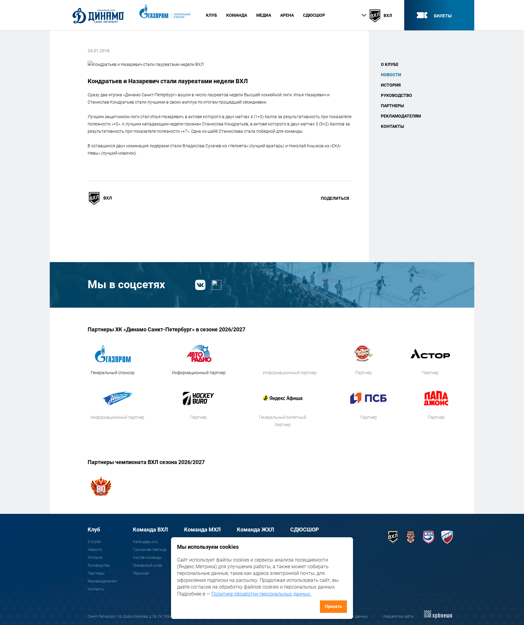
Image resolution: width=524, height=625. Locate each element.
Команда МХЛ (202, 529)
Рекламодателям (401, 116)
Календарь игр (145, 542)
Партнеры (392, 105)
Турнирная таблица (149, 550)
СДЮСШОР (314, 15)
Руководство (396, 95)
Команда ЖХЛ (255, 529)
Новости (391, 74)
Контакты (392, 126)
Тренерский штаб (147, 565)
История (391, 85)
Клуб (94, 529)
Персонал (141, 573)
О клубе (389, 64)
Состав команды (147, 557)
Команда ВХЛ (150, 529)
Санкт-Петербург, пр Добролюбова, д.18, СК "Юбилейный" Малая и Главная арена (157, 616)
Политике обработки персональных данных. (261, 594)
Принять (333, 606)
